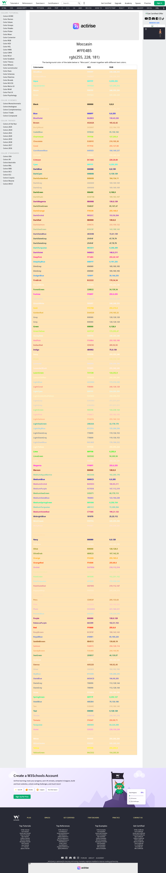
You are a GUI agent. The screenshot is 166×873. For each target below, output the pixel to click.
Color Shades (8, 28)
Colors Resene (8, 181)
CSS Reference (63, 831)
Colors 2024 (7, 130)
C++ (68, 8)
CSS (11, 8)
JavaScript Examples (101, 833)
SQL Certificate (138, 836)
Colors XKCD (8, 184)
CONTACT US (138, 818)
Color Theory (8, 62)
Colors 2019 (7, 139)
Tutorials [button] (14, 3)
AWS (80, 8)
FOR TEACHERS (93, 818)
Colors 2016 (7, 148)
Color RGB (7, 40)
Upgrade (118, 3)
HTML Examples (101, 830)
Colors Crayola (8, 178)
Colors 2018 (7, 142)
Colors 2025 (7, 127)
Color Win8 (7, 89)
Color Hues (7, 71)
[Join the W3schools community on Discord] (153, 19)
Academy (128, 3)
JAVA (49, 8)
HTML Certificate (139, 830)
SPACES (47, 818)
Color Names (8, 19)
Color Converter (9, 37)
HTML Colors (63, 843)
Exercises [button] (39, 3)
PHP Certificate (138, 840)
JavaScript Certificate (139, 833)
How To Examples (101, 835)
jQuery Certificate (139, 842)
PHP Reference (63, 842)
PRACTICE (116, 818)
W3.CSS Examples (101, 840)
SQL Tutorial (25, 836)
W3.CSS (89, 8)
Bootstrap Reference (63, 840)
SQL (31, 8)
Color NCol (7, 56)
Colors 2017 (7, 145)
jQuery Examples (101, 848)
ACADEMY (100, 858)
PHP (56, 8)
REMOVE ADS (154, 23)
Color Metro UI (8, 86)
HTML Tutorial (25, 830)
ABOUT (91, 858)
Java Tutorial (25, 845)
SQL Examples (101, 836)
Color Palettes (8, 77)
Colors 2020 (7, 136)
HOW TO (98, 8)
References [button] (26, 3)
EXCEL (149, 8)
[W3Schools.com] (16, 819)
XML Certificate (138, 848)
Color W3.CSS (8, 83)
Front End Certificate (139, 835)
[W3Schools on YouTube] (146, 19)
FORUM (84, 858)
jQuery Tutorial (25, 848)
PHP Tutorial (25, 843)
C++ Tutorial (25, 847)
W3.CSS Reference (63, 838)
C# (74, 8)
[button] (79, 3)
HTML (4, 8)
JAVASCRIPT (22, 8)
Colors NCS (7, 171)
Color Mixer (7, 34)
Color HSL (7, 46)
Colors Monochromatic (12, 103)
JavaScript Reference (63, 833)
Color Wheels (8, 65)
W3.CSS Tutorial (25, 840)
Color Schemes (9, 74)
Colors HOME (8, 16)
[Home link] (4, 3)
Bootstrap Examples (101, 842)
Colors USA (7, 156)
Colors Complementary (12, 109)
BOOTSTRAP (110, 8)
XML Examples (101, 847)
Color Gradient (8, 59)
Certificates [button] (53, 3)
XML (157, 8)
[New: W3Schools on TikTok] (163, 19)
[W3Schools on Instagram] (160, 19)
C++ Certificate (139, 845)
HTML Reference (63, 830)
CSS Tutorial (25, 831)
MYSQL (130, 8)
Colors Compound (10, 116)
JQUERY (140, 8)
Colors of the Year (10, 124)
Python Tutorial (25, 838)
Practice (147, 3)
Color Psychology (10, 95)
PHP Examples (101, 843)
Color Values (8, 22)
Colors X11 (7, 174)
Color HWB (7, 49)
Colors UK (7, 159)
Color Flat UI (8, 92)
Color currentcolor (10, 68)
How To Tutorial (25, 835)
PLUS (29, 818)
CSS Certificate (138, 831)
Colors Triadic (8, 112)
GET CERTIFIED (69, 818)
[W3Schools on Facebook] (156, 19)
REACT (121, 8)
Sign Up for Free (22, 796)
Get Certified (106, 3)
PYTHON (40, 8)
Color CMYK (7, 53)
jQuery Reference (63, 848)
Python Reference (63, 836)
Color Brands (8, 80)
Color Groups (8, 25)
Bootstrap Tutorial (25, 842)
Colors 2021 (7, 133)
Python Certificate (139, 838)
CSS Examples (101, 831)
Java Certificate (138, 843)
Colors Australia (9, 162)
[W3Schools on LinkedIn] (149, 19)
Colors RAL (7, 165)
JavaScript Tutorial (25, 833)
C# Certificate (139, 847)
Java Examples (101, 845)
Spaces (138, 3)
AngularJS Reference (63, 847)
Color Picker (8, 31)
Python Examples (101, 838)
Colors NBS (7, 168)
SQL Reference (63, 835)
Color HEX (7, 43)
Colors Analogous (10, 106)
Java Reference (63, 845)
